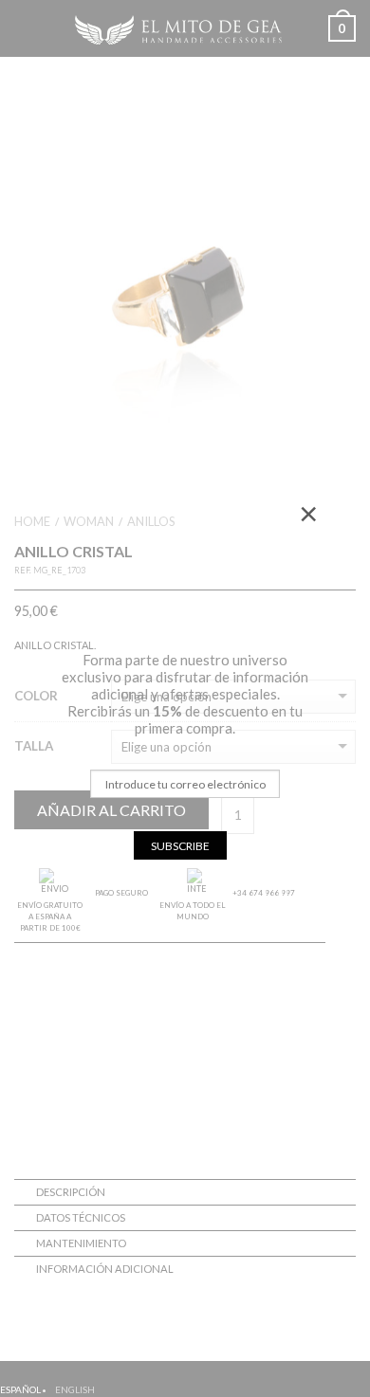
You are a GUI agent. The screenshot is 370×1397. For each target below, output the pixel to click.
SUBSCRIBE (180, 846)
